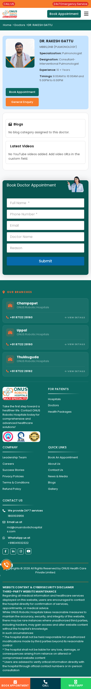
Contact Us (55, 470)
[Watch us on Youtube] (28, 551)
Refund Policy (12, 489)
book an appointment (63, 457)
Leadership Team (15, 457)
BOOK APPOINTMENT (15, 685)
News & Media (58, 476)
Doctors (19, 25)
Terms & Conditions (16, 482)
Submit (45, 261)
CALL (45, 685)
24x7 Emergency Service (70, 4)
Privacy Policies (13, 476)
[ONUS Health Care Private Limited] (10, 14)
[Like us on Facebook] (5, 551)
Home (7, 25)
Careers (8, 464)
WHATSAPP (76, 685)
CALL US (9, 4)
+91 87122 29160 (21, 317)
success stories (13, 470)
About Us (54, 464)
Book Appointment (64, 14)
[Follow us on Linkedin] (13, 551)
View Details (76, 317)
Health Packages (60, 412)
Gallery (53, 489)
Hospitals (54, 399)
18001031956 (16, 516)
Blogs (52, 482)
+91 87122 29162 (21, 371)
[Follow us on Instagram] (21, 551)
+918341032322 (18, 543)
